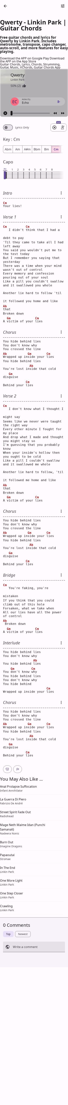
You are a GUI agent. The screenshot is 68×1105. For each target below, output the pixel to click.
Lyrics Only (22, 127)
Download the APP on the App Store (32, 59)
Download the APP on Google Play (25, 58)
